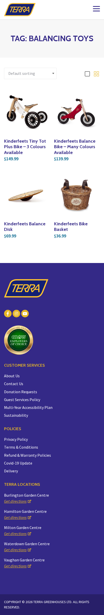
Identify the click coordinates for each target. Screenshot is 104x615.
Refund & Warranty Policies (27, 455)
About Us (12, 375)
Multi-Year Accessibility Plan (28, 407)
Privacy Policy (16, 439)
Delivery (11, 470)
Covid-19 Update (18, 463)
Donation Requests (20, 391)
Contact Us (13, 383)
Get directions (15, 501)
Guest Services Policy (22, 399)
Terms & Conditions (21, 447)
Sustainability (16, 415)
